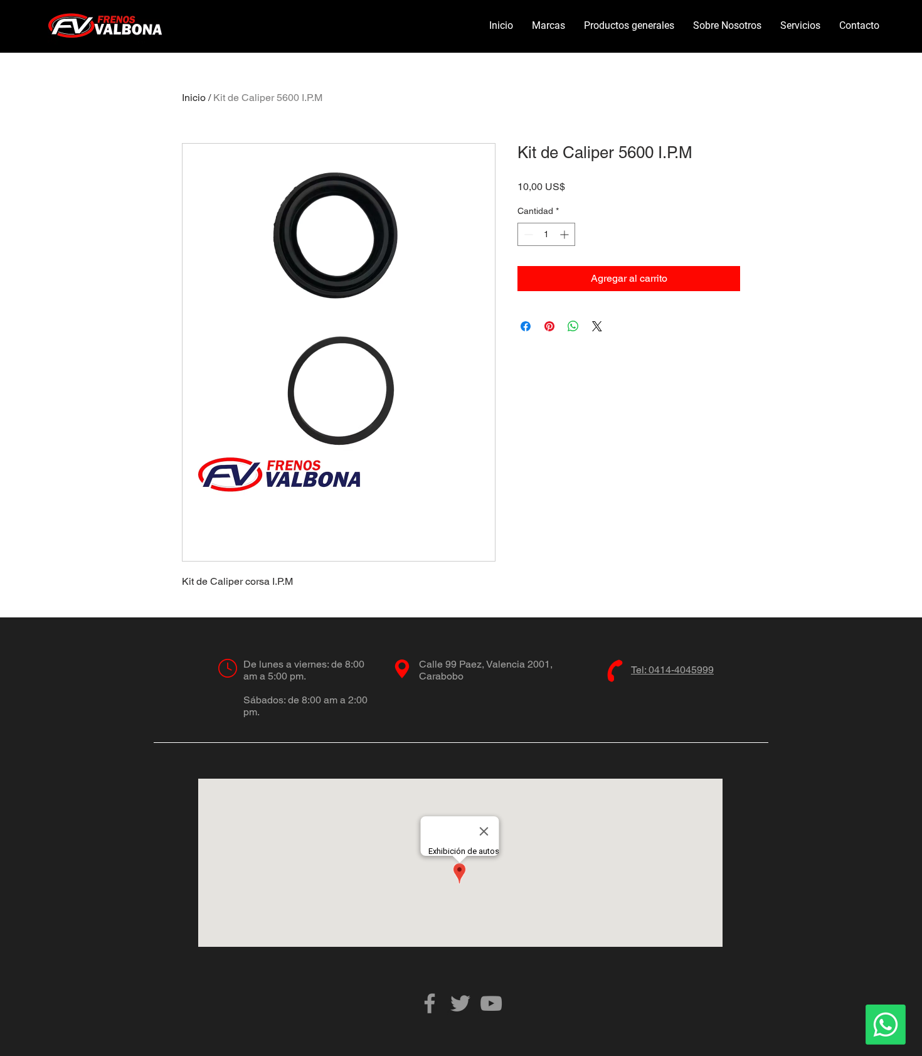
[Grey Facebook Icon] (429, 1003)
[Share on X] (597, 326)
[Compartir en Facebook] (525, 326)
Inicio (194, 98)
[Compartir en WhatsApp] (573, 326)
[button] (548, 25)
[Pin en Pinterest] (549, 326)
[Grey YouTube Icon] (491, 1003)
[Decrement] (527, 234)
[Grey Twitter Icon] (460, 1003)
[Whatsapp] (886, 1025)
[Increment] (565, 234)
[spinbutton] (546, 234)
